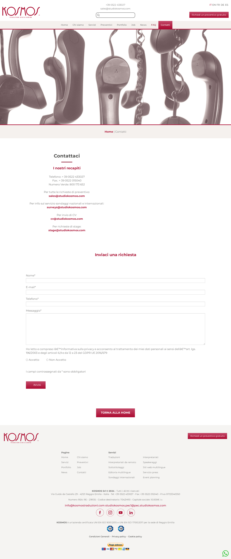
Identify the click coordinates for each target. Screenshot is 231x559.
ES (226, 4)
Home (64, 24)
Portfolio (122, 24)
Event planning (151, 477)
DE (222, 4)
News (143, 24)
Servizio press (150, 472)
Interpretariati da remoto (122, 462)
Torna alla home (115, 412)
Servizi (92, 24)
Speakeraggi (150, 462)
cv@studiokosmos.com (67, 218)
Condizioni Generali (99, 536)
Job (133, 24)
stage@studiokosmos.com (66, 230)
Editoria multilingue (119, 472)
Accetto (34, 359)
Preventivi (106, 24)
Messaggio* (33, 310)
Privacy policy (119, 536)
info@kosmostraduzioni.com (85, 505)
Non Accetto (57, 359)
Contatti (165, 24)
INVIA (37, 385)
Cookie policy (135, 536)
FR (218, 4)
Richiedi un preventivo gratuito (209, 14)
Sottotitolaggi (116, 467)
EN (214, 4)
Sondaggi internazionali (121, 477)
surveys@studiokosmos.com (67, 207)
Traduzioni (114, 457)
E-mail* (31, 287)
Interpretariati (150, 457)
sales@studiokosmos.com (115, 8)
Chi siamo (78, 24)
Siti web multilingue (154, 467)
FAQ (153, 24)
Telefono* (32, 298)
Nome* (30, 275)
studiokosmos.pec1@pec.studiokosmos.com (135, 505)
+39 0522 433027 (115, 4)
